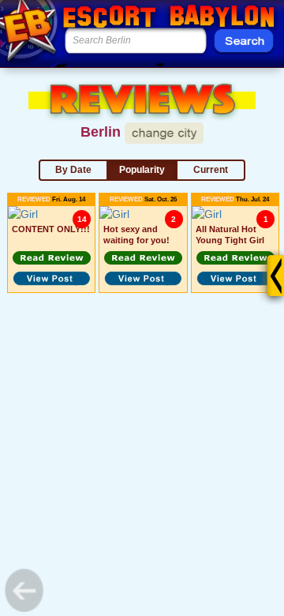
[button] (51, 258)
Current (210, 169)
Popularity (142, 169)
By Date (73, 169)
